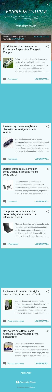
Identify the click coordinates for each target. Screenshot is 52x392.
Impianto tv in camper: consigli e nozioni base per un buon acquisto (22, 293)
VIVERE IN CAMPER (26, 11)
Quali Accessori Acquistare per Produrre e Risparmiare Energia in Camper (22, 49)
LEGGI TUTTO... (42, 79)
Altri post (26, 373)
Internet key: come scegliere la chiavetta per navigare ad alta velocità (20, 129)
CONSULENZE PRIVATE (26, 26)
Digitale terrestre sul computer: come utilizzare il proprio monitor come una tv (21, 171)
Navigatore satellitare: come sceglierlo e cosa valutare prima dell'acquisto (20, 334)
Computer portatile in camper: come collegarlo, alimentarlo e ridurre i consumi (19, 214)
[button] (47, 47)
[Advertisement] (26, 103)
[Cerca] (48, 5)
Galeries (32, 387)
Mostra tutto (41, 37)
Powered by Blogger (27, 382)
